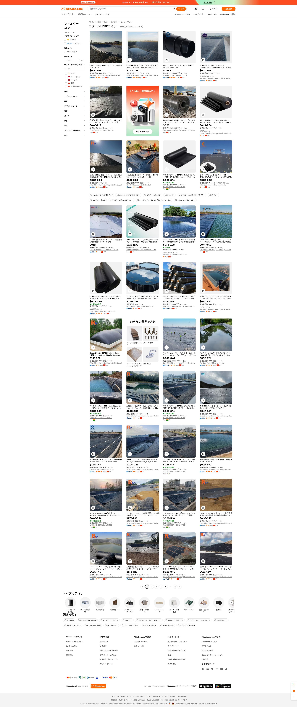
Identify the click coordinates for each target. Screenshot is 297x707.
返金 (169, 655)
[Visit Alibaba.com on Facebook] (203, 669)
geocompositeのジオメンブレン (129, 195)
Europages (182, 696)
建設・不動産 (102, 22)
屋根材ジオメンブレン (74, 625)
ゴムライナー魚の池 (99, 200)
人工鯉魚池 (70, 620)
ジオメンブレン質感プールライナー (150, 620)
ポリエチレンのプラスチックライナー (193, 195)
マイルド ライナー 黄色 (187, 625)
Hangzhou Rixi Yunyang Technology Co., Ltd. (215, 250)
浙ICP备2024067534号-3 (208, 703)
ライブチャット (173, 646)
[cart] (203, 9)
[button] (174, 8)
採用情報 (69, 655)
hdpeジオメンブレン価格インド (103, 195)
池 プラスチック (112, 625)
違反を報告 (172, 664)
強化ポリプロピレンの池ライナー (122, 200)
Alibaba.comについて (74, 637)
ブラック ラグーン (150, 625)
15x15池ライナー (222, 620)
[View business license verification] (169, 703)
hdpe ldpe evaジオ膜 (94, 625)
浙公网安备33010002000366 (186, 703)
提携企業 (205, 659)
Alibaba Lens (71, 686)
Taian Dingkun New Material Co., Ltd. (103, 311)
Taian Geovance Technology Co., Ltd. (213, 185)
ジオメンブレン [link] (126, 22)
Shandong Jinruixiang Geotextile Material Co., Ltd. (106, 75)
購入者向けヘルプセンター (177, 642)
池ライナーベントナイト (110, 620)
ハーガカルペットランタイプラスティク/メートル (155, 200)
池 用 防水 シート (168, 625)
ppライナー (128, 620)
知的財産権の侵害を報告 (177, 659)
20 (175, 586)
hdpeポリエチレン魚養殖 (88, 620)
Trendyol (173, 696)
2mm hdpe (170, 195)
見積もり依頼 (139, 646)
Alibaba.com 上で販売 (209, 642)
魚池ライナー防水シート (175, 620)
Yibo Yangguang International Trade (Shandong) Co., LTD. (179, 306)
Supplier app (160, 686)
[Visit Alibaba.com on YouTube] (221, 669)
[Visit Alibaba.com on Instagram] (217, 669)
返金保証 (103, 646)
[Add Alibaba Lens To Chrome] (98, 686)
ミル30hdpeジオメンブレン (186, 200)
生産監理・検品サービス (109, 659)
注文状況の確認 (207, 650)
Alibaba (91, 22)
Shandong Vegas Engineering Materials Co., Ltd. (216, 78)
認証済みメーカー (140, 642)
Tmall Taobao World (137, 696)
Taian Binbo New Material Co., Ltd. (175, 254)
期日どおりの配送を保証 (109, 650)
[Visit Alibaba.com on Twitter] (212, 669)
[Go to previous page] (142, 587)
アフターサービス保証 (108, 655)
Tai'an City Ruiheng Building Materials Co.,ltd (106, 185)
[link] (294, 685)
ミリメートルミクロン (154, 195)
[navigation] (74, 305)
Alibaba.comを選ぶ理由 (74, 642)
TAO (166, 696)
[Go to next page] (180, 587)
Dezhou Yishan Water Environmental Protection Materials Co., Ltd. (179, 130)
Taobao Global (158, 696)
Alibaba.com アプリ (174, 686)
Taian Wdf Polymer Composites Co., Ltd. (104, 250)
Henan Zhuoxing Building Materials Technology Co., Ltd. (216, 133)
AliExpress (115, 696)
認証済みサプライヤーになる (212, 655)
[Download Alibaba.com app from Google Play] (223, 686)
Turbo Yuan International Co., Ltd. (101, 130)
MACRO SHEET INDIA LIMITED (174, 187)
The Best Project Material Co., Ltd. (175, 75)
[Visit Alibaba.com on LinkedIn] (207, 669)
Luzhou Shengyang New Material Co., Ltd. (141, 250)
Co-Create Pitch (72, 646)
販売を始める (206, 646)
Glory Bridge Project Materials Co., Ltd (140, 306)
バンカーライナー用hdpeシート (200, 620)
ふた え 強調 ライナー (131, 625)
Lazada (148, 696)
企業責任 (69, 650)
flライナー (214, 195)
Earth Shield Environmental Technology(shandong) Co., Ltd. (142, 75)
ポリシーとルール (106, 664)
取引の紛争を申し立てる (177, 650)
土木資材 (114, 22)
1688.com (124, 696)
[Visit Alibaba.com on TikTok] (226, 669)
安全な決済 (104, 642)
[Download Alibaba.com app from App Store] (206, 686)
